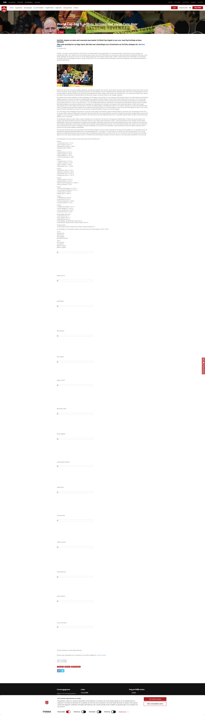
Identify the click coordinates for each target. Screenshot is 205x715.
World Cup (67, 666)
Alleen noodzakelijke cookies (155, 703)
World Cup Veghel (76, 666)
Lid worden (177, 2)
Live (174, 7)
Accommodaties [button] (38, 8)
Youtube (134, 692)
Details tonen (122, 712)
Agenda (170, 2)
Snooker (37, 2)
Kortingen (200, 2)
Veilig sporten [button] (67, 8)
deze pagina (102, 655)
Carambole (11, 2)
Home (11, 8)
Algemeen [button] (58, 8)
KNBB (4, 2)
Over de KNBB (84, 692)
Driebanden (20, 2)
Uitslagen (193, 2)
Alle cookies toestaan (155, 699)
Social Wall (185, 2)
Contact (75, 8)
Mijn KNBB (197, 7)
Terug (61, 32)
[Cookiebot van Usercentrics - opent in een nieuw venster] (47, 712)
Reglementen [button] (49, 8)
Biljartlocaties (183, 8)
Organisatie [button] (18, 8)
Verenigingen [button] (28, 8)
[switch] (83, 712)
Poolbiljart (29, 2)
